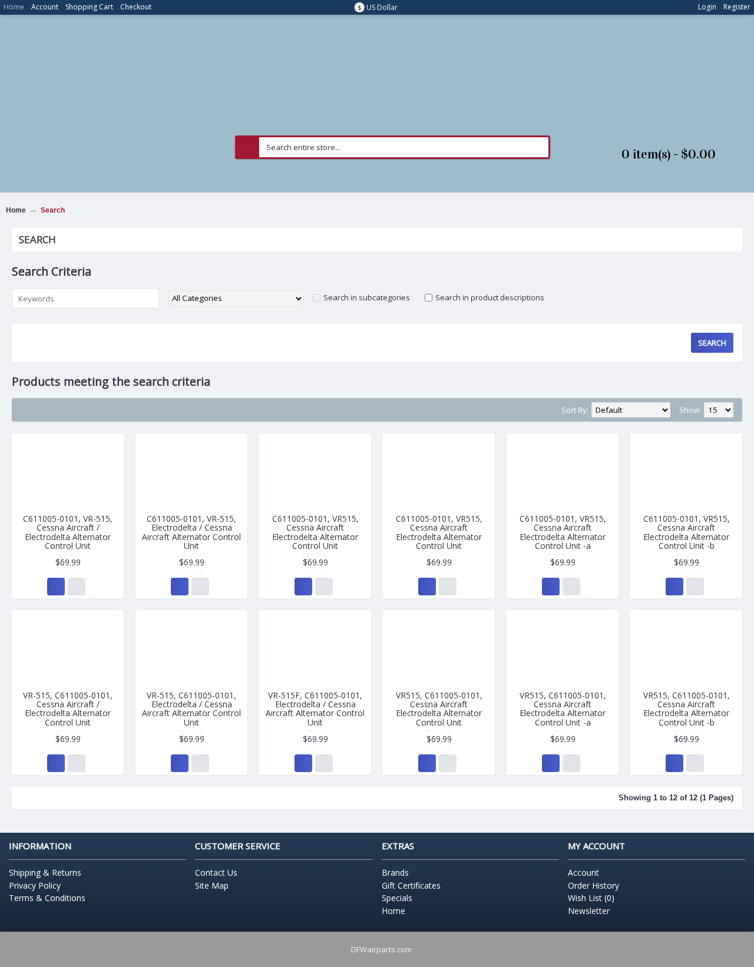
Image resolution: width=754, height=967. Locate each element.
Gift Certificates (411, 885)
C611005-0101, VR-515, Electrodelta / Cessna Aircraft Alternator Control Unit (191, 532)
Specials (397, 897)
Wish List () (591, 897)
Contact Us (216, 872)
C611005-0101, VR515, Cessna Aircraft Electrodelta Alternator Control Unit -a (563, 532)
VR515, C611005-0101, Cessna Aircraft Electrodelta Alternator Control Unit (439, 709)
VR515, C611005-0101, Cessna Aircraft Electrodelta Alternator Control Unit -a (563, 709)
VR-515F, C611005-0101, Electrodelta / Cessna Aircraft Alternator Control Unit (315, 709)
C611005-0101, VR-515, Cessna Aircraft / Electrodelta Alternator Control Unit (68, 532)
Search (53, 210)
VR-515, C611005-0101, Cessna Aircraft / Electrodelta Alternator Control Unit (68, 709)
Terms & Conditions (47, 897)
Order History (593, 885)
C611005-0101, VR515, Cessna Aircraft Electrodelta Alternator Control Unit (315, 532)
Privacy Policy (35, 885)
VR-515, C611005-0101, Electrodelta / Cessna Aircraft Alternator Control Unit (191, 709)
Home (16, 210)
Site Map (212, 885)
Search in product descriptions (489, 297)
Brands (395, 872)
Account (583, 872)
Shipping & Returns (45, 872)
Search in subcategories (366, 297)
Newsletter (589, 910)
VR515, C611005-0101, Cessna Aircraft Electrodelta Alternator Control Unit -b (686, 709)
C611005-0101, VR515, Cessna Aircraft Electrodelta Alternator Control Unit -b (686, 532)
